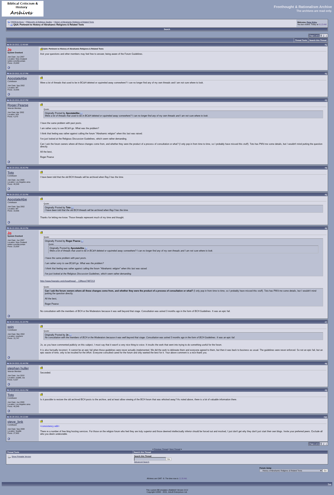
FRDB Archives (17, 22)
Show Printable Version (21, 457)
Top (329, 484)
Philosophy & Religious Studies (39, 22)
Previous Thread (161, 449)
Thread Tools (301, 40)
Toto (10, 173)
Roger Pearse (17, 105)
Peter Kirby (312, 22)
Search (167, 29)
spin (10, 327)
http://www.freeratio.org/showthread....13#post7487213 (67, 281)
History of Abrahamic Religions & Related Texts (74, 22)
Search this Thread (318, 40)
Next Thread (175, 449)
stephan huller (18, 368)
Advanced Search (141, 462)
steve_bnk (15, 422)
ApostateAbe (17, 78)
